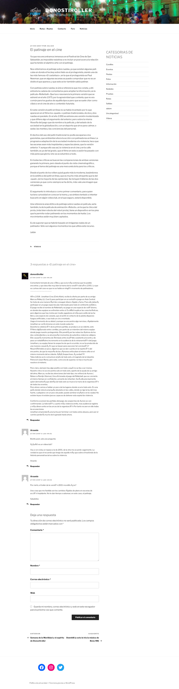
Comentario (37, 530)
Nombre (35, 565)
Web (32, 593)
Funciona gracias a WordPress (62, 683)
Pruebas (109, 94)
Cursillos (109, 64)
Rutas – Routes (46, 29)
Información (111, 84)
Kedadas (109, 89)
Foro (73, 29)
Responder (35, 420)
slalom (109, 108)
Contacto (62, 29)
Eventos (109, 69)
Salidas (109, 103)
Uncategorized (112, 113)
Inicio (32, 29)
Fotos (108, 79)
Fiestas (109, 74)
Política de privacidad (38, 683)
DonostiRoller (68, 10)
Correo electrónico (40, 579)
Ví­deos (37, 247)
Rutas (108, 99)
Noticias (83, 29)
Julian (50, 46)
